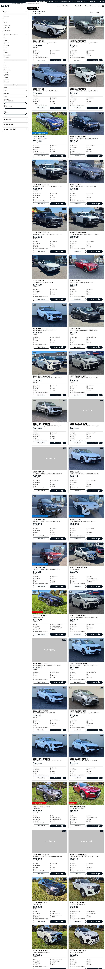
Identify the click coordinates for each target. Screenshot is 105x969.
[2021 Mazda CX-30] (86, 793)
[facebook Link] (101, 1)
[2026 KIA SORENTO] (49, 410)
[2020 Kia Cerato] (49, 889)
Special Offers (89, 6)
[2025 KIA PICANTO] (86, 27)
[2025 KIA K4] (49, 75)
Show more (15, 60)
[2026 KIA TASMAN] (49, 841)
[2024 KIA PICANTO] (86, 123)
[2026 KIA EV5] (49, 506)
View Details (41, 60)
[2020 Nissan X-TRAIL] (86, 554)
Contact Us (57, 60)
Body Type (6, 93)
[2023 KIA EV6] (49, 123)
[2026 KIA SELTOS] (49, 315)
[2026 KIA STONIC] (49, 650)
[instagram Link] (103, 1)
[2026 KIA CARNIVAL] (86, 410)
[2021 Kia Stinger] (49, 602)
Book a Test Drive (32, 8)
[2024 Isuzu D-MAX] (86, 889)
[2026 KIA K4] (49, 458)
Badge (5, 87)
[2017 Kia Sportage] (86, 937)
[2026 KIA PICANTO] (86, 362)
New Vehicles (67, 6)
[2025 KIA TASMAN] (49, 171)
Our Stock (78, 6)
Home (59, 6)
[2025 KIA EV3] (86, 506)
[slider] (4, 103)
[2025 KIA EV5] (49, 554)
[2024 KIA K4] (49, 27)
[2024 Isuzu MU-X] (49, 937)
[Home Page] (5, 6)
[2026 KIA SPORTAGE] (86, 745)
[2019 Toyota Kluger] (49, 793)
